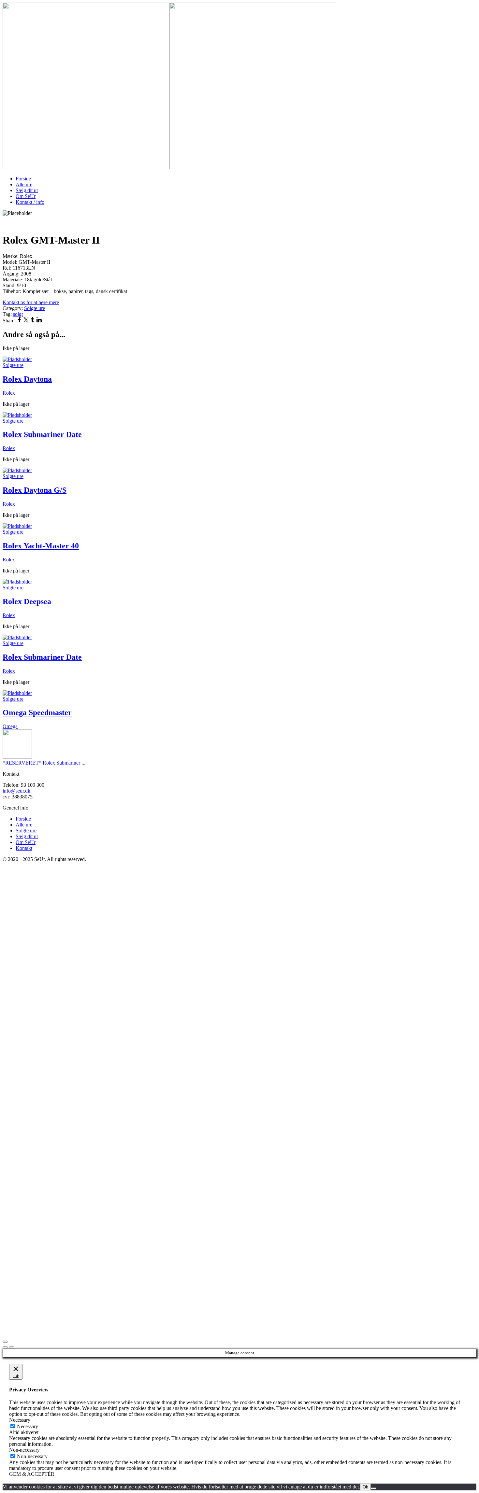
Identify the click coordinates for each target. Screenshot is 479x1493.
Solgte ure (34, 308)
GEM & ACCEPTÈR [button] (31, 1474)
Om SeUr (26, 196)
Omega (10, 726)
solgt (18, 314)
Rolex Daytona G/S (34, 490)
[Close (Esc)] (5, 1342)
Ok (365, 1487)
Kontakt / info (30, 202)
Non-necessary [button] (24, 1450)
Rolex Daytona (27, 379)
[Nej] (373, 1488)
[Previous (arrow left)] (5, 1347)
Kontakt (24, 848)
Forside (23, 178)
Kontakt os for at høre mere (31, 302)
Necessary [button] (19, 1420)
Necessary (27, 1426)
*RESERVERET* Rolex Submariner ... (44, 763)
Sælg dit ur (27, 190)
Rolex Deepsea (27, 601)
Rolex (9, 393)
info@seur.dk (16, 791)
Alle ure (24, 184)
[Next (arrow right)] (11, 1347)
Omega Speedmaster (37, 712)
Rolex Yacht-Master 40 (41, 546)
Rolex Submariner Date (42, 434)
